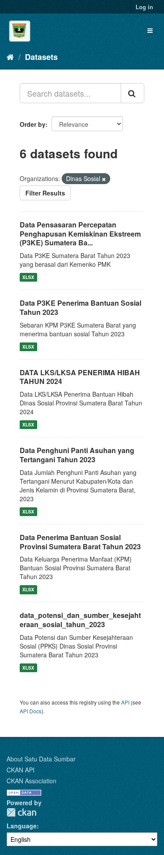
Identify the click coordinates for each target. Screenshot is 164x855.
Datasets (41, 57)
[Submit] (132, 93)
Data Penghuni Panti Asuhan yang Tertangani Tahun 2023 (77, 454)
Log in (144, 7)
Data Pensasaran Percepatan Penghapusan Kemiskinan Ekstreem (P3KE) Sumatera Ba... (80, 234)
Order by (32, 124)
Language (22, 825)
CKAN (21, 812)
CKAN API (21, 769)
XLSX (28, 277)
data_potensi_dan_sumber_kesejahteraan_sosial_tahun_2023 (80, 619)
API (125, 702)
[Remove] (104, 178)
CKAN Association (31, 780)
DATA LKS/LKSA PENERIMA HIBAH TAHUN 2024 (80, 377)
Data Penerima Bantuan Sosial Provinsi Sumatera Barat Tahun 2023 (80, 541)
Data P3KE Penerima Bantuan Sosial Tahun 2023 (80, 307)
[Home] (10, 56)
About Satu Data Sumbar (41, 758)
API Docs (31, 711)
